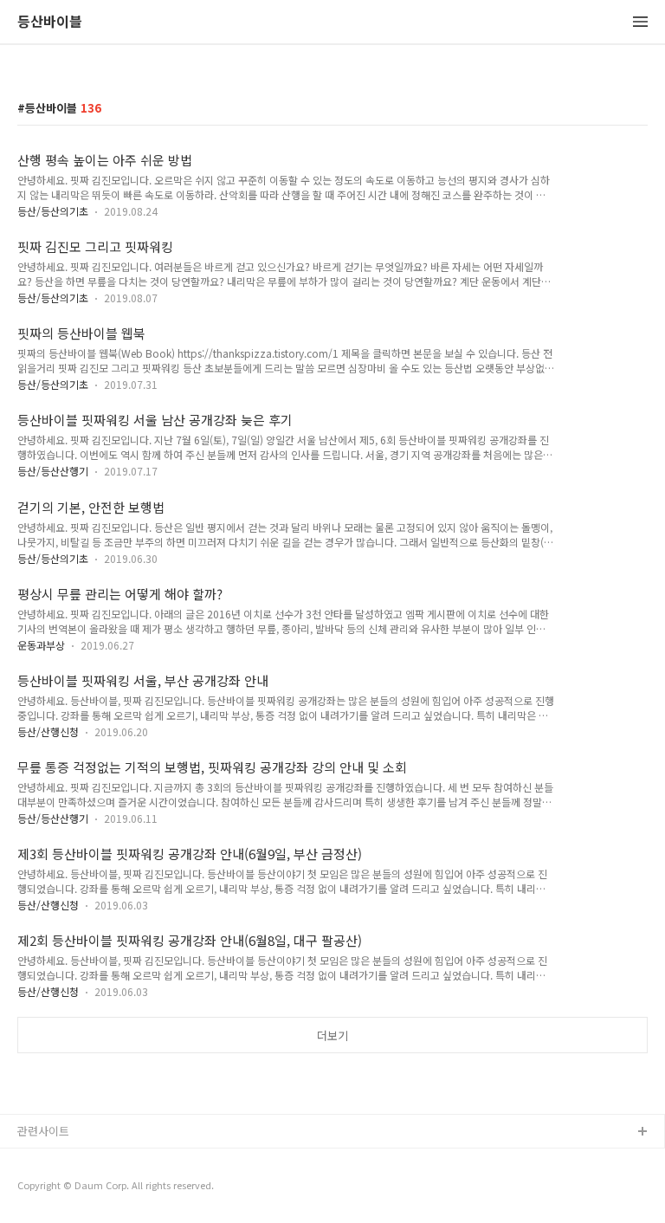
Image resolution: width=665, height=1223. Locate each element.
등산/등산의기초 (52, 211)
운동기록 (39, 1160)
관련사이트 (43, 1131)
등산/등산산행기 (52, 470)
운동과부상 (41, 644)
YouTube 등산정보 (62, 1188)
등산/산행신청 (48, 731)
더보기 (332, 1035)
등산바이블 (49, 22)
